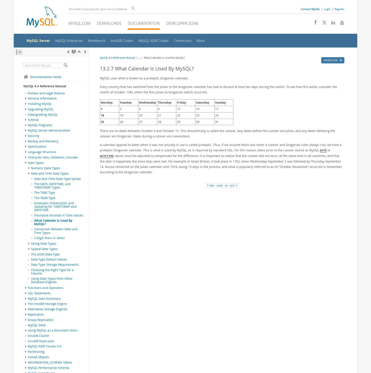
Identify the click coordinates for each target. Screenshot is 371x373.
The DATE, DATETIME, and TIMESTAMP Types (52, 185)
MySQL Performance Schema (48, 368)
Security (33, 136)
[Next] (85, 51)
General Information (42, 98)
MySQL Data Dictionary (44, 299)
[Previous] (68, 51)
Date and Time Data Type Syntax (57, 179)
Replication (36, 314)
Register (339, 9)
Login (327, 9)
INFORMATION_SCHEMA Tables (50, 362)
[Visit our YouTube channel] (340, 23)
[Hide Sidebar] (19, 52)
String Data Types (43, 244)
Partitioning (36, 352)
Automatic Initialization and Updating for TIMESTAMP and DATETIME (55, 206)
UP (226, 185)
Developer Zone (182, 23)
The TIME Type (44, 193)
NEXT (233, 185)
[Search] (65, 65)
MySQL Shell (37, 325)
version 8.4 (331, 60)
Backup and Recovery (43, 141)
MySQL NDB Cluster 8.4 (44, 346)
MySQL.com (79, 23)
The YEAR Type (44, 198)
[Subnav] (25, 98)
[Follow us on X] (323, 23)
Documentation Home (45, 77)
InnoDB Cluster (38, 336)
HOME (219, 185)
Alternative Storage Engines (47, 309)
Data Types (36, 163)
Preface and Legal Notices (46, 93)
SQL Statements (39, 293)
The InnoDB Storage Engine (47, 304)
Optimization (37, 147)
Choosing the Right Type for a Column (52, 271)
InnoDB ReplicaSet (41, 341)
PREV (211, 185)
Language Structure (42, 152)
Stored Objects (38, 357)
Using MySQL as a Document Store (52, 330)
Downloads (109, 23)
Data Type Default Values (49, 259)
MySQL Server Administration (49, 130)
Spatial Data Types (44, 249)
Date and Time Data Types (50, 173)
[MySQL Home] (41, 17)
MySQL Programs (40, 125)
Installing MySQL (40, 104)
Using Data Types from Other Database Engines (52, 280)
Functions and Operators (46, 288)
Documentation (144, 23)
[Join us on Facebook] (314, 23)
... (139, 57)
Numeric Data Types (45, 168)
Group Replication (41, 320)
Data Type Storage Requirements (54, 265)
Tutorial (33, 120)
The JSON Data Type (45, 254)
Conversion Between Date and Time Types (56, 231)
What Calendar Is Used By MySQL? (53, 222)
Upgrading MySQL (41, 109)
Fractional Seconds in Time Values (58, 215)
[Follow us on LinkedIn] (332, 23)
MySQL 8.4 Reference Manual (117, 57)
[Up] (79, 51)
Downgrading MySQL (43, 115)
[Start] (74, 51)
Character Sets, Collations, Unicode (53, 157)
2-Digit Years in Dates (49, 238)
